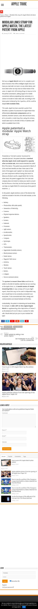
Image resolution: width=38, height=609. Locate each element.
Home (2, 15)
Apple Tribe (19, 4)
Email (4, 436)
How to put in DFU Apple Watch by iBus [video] (17, 367)
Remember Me (15, 581)
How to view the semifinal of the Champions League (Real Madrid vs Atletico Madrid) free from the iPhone (24, 481)
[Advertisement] (16, 48)
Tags (24, 456)
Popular (10, 456)
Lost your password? (8, 587)
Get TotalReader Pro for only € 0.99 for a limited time (24, 339)
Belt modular (18, 326)
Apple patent (8, 326)
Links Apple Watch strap (8, 328)
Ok (24, 607)
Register (4, 585)
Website (4, 442)
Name (4, 430)
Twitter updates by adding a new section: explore (14, 334)
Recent (3, 456)
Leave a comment (19, 33)
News (6, 15)
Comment (5, 413)
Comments (18, 456)
